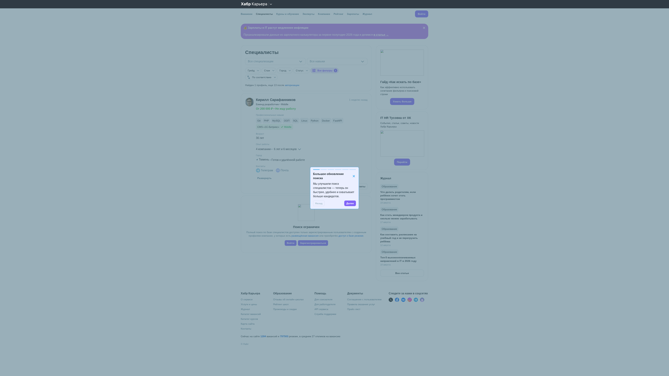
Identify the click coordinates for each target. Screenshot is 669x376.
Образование (389, 186)
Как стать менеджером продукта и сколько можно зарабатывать (401, 217)
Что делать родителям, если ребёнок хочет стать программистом (398, 195)
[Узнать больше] (402, 77)
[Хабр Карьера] (254, 4)
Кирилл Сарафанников (275, 100)
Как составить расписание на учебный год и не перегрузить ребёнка (399, 238)
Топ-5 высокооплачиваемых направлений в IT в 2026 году (398, 259)
